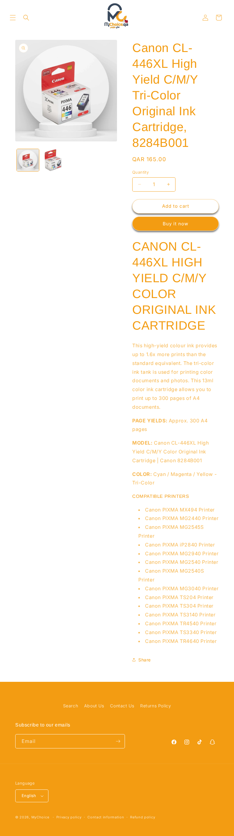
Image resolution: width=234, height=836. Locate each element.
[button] (13, 17)
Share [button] (144, 659)
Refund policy (142, 817)
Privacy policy (69, 817)
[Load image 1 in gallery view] (28, 160)
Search (70, 705)
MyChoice (40, 817)
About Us (94, 705)
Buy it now (175, 224)
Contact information (105, 817)
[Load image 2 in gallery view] (53, 160)
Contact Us (122, 705)
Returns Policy (155, 705)
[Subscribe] (118, 741)
